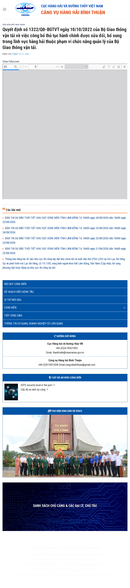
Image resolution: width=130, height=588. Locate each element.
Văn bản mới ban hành (14, 25)
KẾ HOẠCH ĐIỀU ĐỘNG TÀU (19, 291)
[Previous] (4, 445)
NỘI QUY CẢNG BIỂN (15, 284)
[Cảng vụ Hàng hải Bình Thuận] (67, 9)
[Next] (125, 445)
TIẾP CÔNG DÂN (13, 315)
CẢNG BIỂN (10, 307)
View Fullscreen (11, 61)
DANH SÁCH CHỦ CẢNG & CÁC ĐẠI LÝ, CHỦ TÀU (65, 506)
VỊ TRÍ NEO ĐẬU (12, 299)
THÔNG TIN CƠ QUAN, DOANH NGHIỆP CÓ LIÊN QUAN (33, 323)
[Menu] (5, 9)
